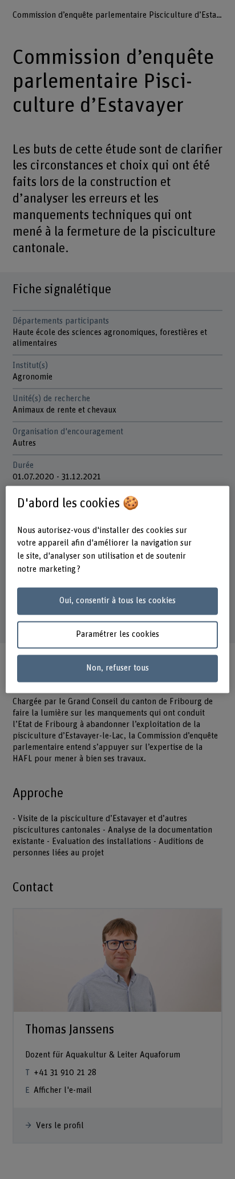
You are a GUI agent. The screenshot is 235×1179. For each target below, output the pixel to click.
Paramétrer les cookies (117, 634)
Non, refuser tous (117, 668)
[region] (117, 589)
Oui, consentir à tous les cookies (117, 600)
